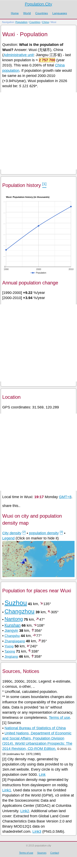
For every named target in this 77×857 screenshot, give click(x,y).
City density (11, 533)
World (27, 13)
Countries (41, 13)
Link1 (6, 790)
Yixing (9, 646)
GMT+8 (65, 497)
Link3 (36, 831)
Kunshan (13, 625)
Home (15, 13)
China (45, 22)
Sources (41, 852)
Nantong (14, 619)
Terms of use (59, 718)
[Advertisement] (38, 130)
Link (42, 774)
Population (21, 22)
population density (44, 533)
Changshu (12, 636)
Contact (54, 852)
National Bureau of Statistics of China (35, 728)
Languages (59, 13)
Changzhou (19, 611)
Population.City (38, 4)
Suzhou (16, 603)
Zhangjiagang (15, 641)
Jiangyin (11, 631)
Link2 (24, 811)
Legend (8, 538)
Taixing (10, 651)
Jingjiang (11, 656)
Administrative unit (18, 55)
